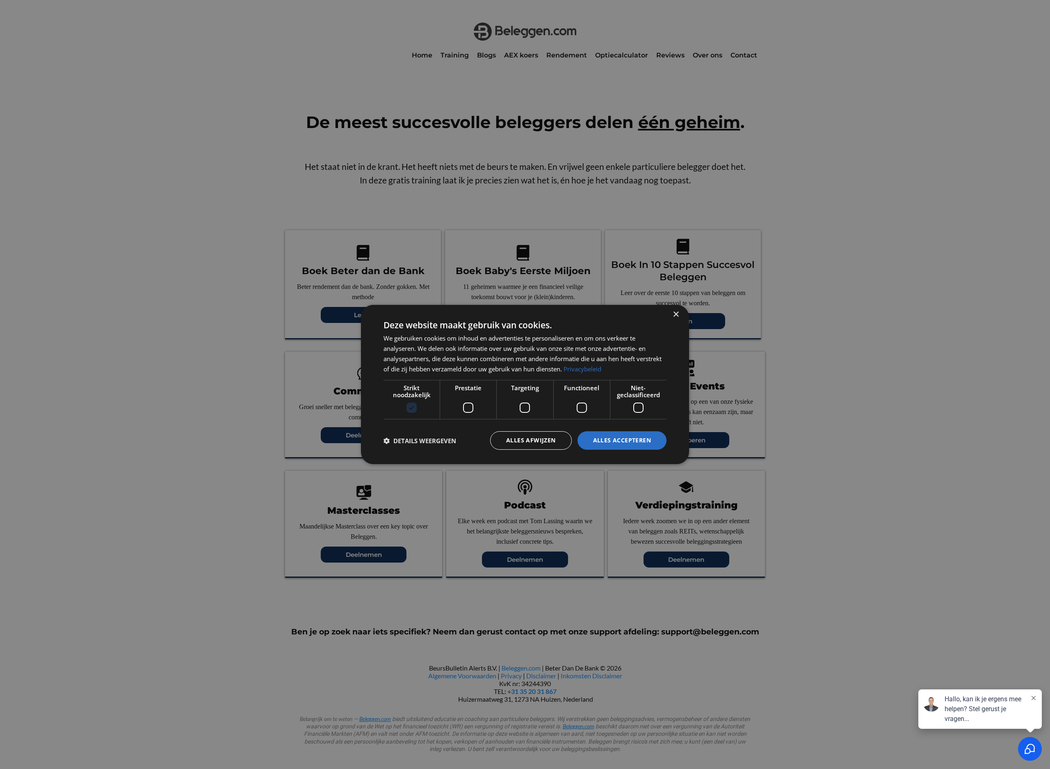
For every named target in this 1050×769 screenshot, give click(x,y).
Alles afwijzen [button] (531, 440)
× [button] (676, 314)
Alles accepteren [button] (622, 440)
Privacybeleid (582, 369)
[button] (419, 440)
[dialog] (525, 384)
